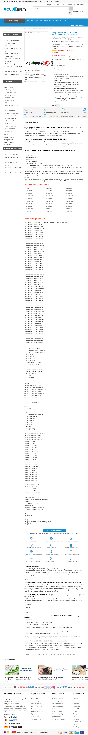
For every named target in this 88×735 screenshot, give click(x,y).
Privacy (75, 714)
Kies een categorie (14, 21)
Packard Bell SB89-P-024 (12, 154)
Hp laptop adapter (57, 711)
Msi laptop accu (35, 708)
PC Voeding (7, 144)
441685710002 (29, 209)
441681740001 (49, 196)
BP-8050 (48, 209)
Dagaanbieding (57, 21)
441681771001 (69, 201)
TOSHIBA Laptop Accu (11, 115)
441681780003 (29, 206)
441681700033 (69, 190)
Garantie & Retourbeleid (76, 705)
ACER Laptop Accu (10, 92)
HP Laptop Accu (9, 97)
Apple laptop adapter (58, 701)
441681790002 (69, 206)
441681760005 (29, 201)
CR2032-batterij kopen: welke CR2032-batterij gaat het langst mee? (50, 678)
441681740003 (69, 196)
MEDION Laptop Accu (11, 118)
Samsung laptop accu (37, 706)
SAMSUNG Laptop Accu (11, 113)
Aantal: (54, 105)
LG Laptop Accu (9, 100)
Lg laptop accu (35, 714)
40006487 (28, 188)
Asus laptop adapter (57, 706)
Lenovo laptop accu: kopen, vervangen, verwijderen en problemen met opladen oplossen (18, 679)
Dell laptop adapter (57, 703)
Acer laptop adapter (57, 698)
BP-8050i (28, 214)
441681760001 (80, 76)
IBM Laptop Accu (10, 128)
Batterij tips (76, 711)
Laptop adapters (9, 142)
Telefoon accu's (9, 137)
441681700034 (29, 193)
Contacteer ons (77, 721)
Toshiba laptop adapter (58, 719)
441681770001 (49, 201)
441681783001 (49, 206)
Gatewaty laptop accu (37, 711)
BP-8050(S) (49, 211)
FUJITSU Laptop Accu (11, 123)
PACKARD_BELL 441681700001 (69, 179)
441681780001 (69, 203)
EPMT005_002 (65, 74)
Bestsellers (47, 21)
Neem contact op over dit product (35, 81)
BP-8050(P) (69, 209)
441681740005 (29, 198)
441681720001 (69, 193)
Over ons (75, 698)
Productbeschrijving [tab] (31, 122)
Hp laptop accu (35, 698)
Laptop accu (12, 28)
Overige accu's (8, 140)
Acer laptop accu (35, 716)
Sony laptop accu (36, 703)
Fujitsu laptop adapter (58, 708)
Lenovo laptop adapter (58, 714)
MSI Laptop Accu (10, 110)
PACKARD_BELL (61, 66)
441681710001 (49, 193)
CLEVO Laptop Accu (10, 126)
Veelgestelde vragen (78, 708)
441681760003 (69, 198)
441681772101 (58, 78)
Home (28, 21)
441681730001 (29, 196)
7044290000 (49, 190)
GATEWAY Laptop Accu (11, 105)
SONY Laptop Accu (10, 121)
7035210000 (65, 78)
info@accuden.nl (79, 25)
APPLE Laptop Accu (10, 95)
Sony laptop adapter (57, 716)
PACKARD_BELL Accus (23, 28)
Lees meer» (8, 131)
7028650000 (49, 188)
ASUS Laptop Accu (10, 90)
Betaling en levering (78, 701)
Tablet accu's (8, 135)
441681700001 (71, 76)
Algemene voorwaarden (76, 718)
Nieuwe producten (37, 21)
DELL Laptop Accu (10, 103)
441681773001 (49, 203)
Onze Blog (67, 21)
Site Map (75, 724)
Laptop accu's (8, 87)
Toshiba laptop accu (36, 719)
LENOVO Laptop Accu (11, 108)
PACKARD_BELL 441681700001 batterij (42, 28)
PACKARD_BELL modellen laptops (47, 131)
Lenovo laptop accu (36, 701)
